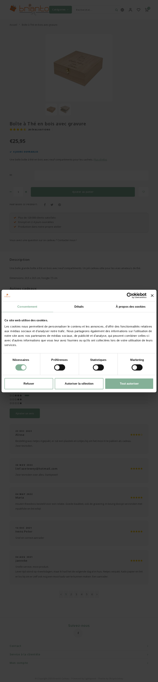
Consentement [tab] (27, 306)
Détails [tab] (79, 306)
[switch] (59, 367)
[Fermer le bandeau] (152, 295)
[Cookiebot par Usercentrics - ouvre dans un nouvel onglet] (129, 295)
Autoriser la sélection (79, 383)
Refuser (29, 383)
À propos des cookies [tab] (130, 306)
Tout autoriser (129, 383)
